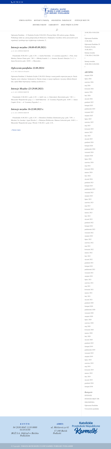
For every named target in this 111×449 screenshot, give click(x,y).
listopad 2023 (89, 186)
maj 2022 (87, 246)
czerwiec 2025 (89, 122)
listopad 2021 (89, 266)
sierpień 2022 (89, 236)
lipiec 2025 (88, 119)
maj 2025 (87, 125)
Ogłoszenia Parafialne (61, 20)
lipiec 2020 (88, 320)
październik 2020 (90, 310)
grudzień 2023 (89, 182)
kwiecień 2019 (89, 370)
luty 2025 (88, 136)
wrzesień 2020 (89, 313)
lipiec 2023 (88, 199)
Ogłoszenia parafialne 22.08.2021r (27, 68)
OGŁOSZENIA (89, 402)
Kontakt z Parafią (41, 20)
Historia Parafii (39, 25)
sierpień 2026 (89, 75)
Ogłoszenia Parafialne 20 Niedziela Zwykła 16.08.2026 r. (92, 47)
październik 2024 (90, 149)
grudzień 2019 (89, 343)
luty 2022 (88, 256)
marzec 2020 (88, 333)
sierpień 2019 (89, 356)
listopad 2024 (89, 146)
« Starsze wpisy (16, 130)
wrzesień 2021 (89, 273)
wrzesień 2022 (89, 233)
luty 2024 (88, 176)
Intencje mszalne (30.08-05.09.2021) (28, 47)
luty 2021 (88, 296)
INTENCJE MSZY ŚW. (82, 20)
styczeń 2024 (89, 179)
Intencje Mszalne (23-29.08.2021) (27, 88)
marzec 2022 (88, 253)
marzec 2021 (88, 293)
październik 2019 (90, 350)
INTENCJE (88, 395)
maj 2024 (87, 166)
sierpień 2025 (89, 116)
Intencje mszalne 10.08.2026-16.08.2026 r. (92, 64)
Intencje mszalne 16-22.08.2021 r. (27, 109)
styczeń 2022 (89, 259)
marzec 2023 (88, 213)
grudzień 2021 (89, 263)
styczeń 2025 (89, 139)
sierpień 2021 (89, 276)
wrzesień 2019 (89, 353)
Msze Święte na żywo (69, 25)
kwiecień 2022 (89, 249)
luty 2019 (88, 376)
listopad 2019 (89, 346)
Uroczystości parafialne (92, 409)
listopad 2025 (89, 105)
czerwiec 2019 (89, 363)
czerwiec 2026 (89, 82)
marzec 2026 (88, 92)
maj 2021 (87, 286)
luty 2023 (88, 216)
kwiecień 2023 (89, 209)
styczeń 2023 (89, 219)
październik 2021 (90, 269)
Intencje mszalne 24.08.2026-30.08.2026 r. (92, 32)
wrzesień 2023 (89, 192)
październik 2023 (90, 189)
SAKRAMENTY (54, 25)
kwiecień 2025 (89, 129)
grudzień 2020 (89, 303)
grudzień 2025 (89, 102)
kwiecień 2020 (89, 330)
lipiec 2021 (88, 279)
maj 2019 (87, 366)
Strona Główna (25, 20)
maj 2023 (87, 206)
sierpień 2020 (89, 316)
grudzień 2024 (89, 142)
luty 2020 (88, 336)
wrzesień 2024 (89, 152)
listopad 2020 (89, 306)
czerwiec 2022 (89, 243)
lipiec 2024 (88, 159)
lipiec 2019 (88, 360)
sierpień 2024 (89, 156)
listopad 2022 (89, 226)
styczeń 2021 (89, 300)
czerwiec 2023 (89, 202)
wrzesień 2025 (89, 112)
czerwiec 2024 (89, 162)
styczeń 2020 (89, 340)
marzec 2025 (88, 132)
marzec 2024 (88, 172)
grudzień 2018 (89, 383)
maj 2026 (87, 85)
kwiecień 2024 (89, 169)
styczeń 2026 (89, 99)
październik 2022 (90, 229)
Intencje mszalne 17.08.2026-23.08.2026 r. (92, 55)
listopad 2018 (89, 386)
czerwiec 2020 (89, 323)
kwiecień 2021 (89, 289)
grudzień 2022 (89, 223)
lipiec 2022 (88, 239)
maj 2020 (87, 326)
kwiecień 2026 (89, 89)
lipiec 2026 (88, 79)
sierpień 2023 (89, 196)
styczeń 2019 (89, 380)
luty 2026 (88, 95)
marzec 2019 (88, 373)
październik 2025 (90, 109)
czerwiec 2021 (89, 283)
